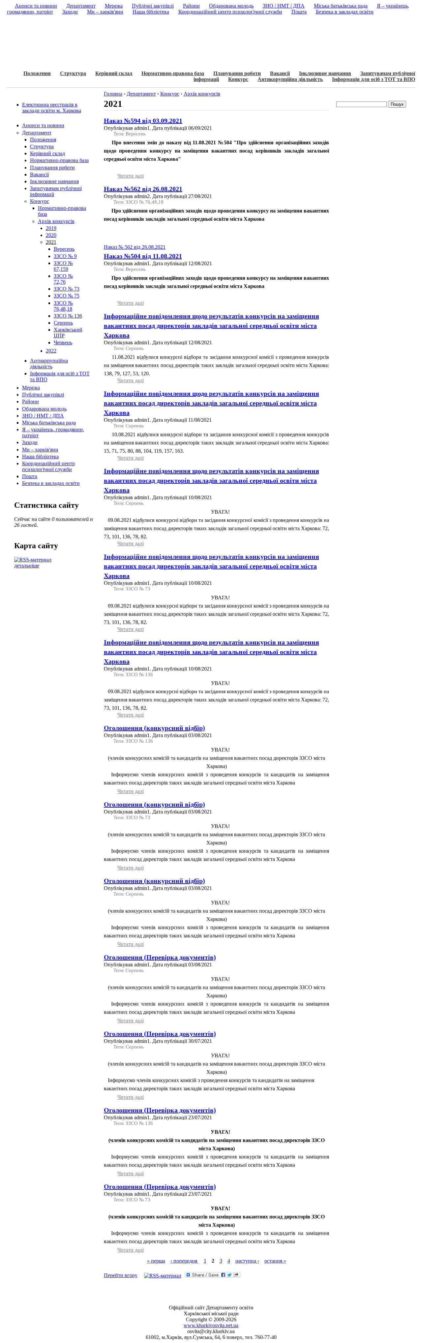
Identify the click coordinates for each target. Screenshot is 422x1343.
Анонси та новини (43, 125)
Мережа (31, 387)
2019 (51, 228)
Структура (73, 73)
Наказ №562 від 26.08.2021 (143, 188)
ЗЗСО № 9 (65, 256)
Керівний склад (113, 73)
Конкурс (238, 79)
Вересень (64, 249)
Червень (63, 342)
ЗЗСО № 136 (68, 316)
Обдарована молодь (44, 409)
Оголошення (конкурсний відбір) (154, 727)
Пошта (29, 476)
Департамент (36, 132)
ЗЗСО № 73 (66, 289)
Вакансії (280, 73)
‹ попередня (184, 1261)
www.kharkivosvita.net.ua (211, 1325)
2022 (51, 351)
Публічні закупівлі (43, 394)
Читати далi (130, 176)
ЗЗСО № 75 (66, 296)
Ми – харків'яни (40, 449)
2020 (51, 235)
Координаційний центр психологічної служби (48, 466)
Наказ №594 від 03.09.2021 (143, 120)
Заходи (30, 442)
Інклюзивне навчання (325, 73)
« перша (156, 1261)
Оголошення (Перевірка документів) (160, 957)
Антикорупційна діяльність (290, 79)
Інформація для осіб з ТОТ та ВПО (373, 79)
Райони (30, 401)
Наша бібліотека (40, 456)
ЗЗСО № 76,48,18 (63, 306)
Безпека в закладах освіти (51, 483)
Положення (37, 73)
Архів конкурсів (56, 221)
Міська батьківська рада (49, 422)
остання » (275, 1261)
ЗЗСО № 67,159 (63, 266)
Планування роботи (237, 73)
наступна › (247, 1261)
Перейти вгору (120, 1275)
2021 (51, 242)
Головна (113, 94)
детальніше (26, 565)
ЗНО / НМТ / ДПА (43, 415)
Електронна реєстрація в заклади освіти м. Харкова (51, 107)
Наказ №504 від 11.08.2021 (143, 256)
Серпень (63, 323)
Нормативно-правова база (172, 73)
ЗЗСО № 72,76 (63, 279)
